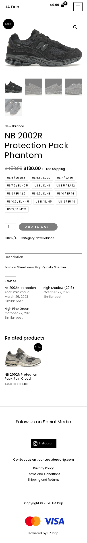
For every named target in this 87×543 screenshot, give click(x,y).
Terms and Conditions (43, 474)
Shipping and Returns (43, 480)
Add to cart (38, 227)
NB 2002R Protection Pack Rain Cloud (20, 290)
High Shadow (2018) (59, 288)
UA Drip (11, 7)
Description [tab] (14, 257)
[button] (75, 27)
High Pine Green (17, 308)
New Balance (14, 126)
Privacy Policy (43, 468)
